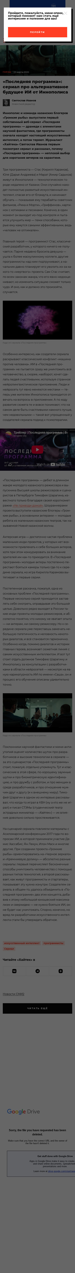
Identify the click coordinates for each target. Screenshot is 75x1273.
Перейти (37, 32)
